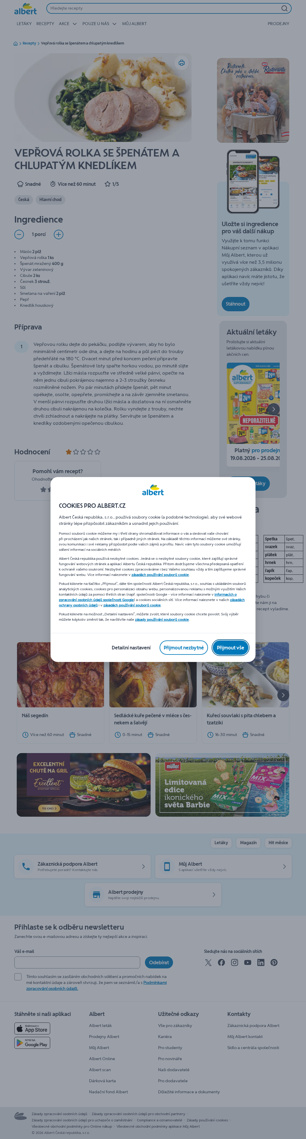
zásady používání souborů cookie (162, 619)
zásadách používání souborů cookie (160, 575)
